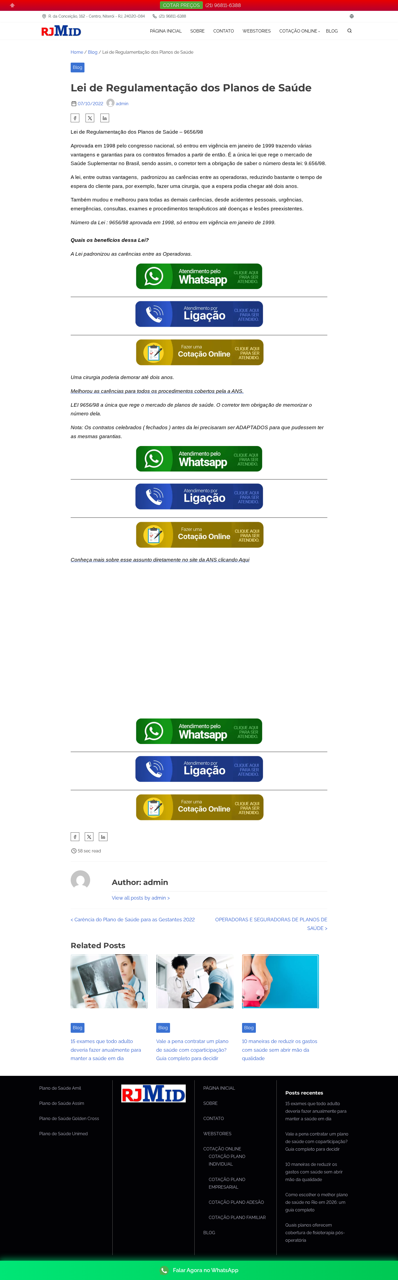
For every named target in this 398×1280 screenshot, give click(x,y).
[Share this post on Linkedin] (104, 118)
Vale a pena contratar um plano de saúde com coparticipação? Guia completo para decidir (192, 1049)
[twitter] (90, 118)
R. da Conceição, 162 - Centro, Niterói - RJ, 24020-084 (96, 16)
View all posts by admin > (141, 898)
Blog (92, 52)
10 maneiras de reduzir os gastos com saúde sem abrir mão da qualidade (279, 1049)
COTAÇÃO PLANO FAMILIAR (237, 1217)
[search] (349, 31)
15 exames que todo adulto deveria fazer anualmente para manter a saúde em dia (106, 1049)
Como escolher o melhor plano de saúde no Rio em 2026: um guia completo (316, 1202)
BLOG (209, 1232)
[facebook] (75, 118)
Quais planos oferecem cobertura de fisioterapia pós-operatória (315, 1233)
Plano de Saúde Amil (60, 1088)
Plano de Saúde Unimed (63, 1133)
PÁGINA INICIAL (219, 1088)
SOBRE (210, 1103)
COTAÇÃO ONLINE (222, 1148)
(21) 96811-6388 (172, 16)
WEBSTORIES (217, 1133)
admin (122, 103)
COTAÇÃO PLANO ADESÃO (236, 1202)
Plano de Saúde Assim (61, 1103)
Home (77, 52)
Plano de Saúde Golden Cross (69, 1118)
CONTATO (213, 1118)
